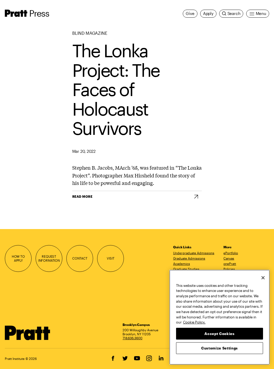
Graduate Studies (186, 269)
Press (39, 13)
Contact (79, 258)
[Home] (27, 333)
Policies (229, 269)
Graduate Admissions (189, 258)
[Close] (263, 278)
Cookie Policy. (194, 322)
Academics (181, 263)
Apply (208, 13)
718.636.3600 (132, 338)
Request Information (49, 258)
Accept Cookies (219, 334)
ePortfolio (230, 253)
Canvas (228, 258)
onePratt (229, 263)
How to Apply (18, 258)
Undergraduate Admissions (193, 253)
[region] (219, 317)
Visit (110, 258)
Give (190, 13)
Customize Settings (219, 348)
